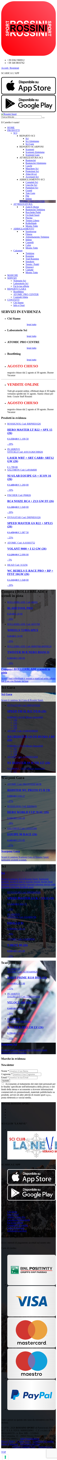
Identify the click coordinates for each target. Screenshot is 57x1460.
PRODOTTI (13, 130)
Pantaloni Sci (32, 187)
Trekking (30, 253)
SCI (15, 133)
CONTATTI (13, 300)
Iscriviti (5, 1081)
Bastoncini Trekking (35, 209)
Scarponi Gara (32, 155)
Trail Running (32, 259)
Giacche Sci (31, 185)
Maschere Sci (32, 168)
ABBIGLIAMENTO (23, 228)
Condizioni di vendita (17, 1225)
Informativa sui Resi (17, 1231)
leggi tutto (31, 324)
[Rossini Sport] (9, 114)
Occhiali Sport (32, 215)
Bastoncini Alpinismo (36, 163)
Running (30, 256)
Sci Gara (30, 144)
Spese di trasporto (15, 1228)
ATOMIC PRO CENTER (26, 294)
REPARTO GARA (16, 289)
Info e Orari (19, 305)
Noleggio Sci (19, 280)
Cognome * (6, 1074)
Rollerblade (31, 223)
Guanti (29, 190)
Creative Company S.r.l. (23, 1447)
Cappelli (30, 242)
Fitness (29, 234)
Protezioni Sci (32, 171)
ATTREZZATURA (23, 204)
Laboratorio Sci (20, 283)
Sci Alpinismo (32, 141)
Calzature (17, 250)
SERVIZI (12, 278)
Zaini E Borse (32, 207)
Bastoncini (31, 160)
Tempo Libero (32, 220)
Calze (28, 245)
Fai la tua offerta (21, 286)
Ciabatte (29, 269)
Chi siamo (12, 1211)
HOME (11, 127)
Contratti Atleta (20, 297)
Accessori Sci (32, 176)
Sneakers (30, 261)
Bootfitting (18, 291)
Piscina (29, 217)
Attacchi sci (31, 174)
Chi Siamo (18, 302)
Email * (5, 1077)
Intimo (29, 198)
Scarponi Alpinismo (35, 152)
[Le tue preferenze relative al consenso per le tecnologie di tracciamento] (5, 1457)
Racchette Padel (33, 212)
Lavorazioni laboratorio (18, 1220)
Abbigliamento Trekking (37, 237)
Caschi (29, 166)
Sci (27, 138)
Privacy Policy (8, 1441)
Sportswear (31, 231)
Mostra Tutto (32, 226)
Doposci (30, 267)
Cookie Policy (24, 1441)
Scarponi (30, 149)
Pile (27, 196)
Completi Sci (32, 182)
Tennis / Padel (32, 264)
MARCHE (12, 275)
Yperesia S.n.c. (45, 1447)
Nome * (5, 1071)
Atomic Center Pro (16, 1217)
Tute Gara (30, 193)
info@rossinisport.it (29, 1438)
